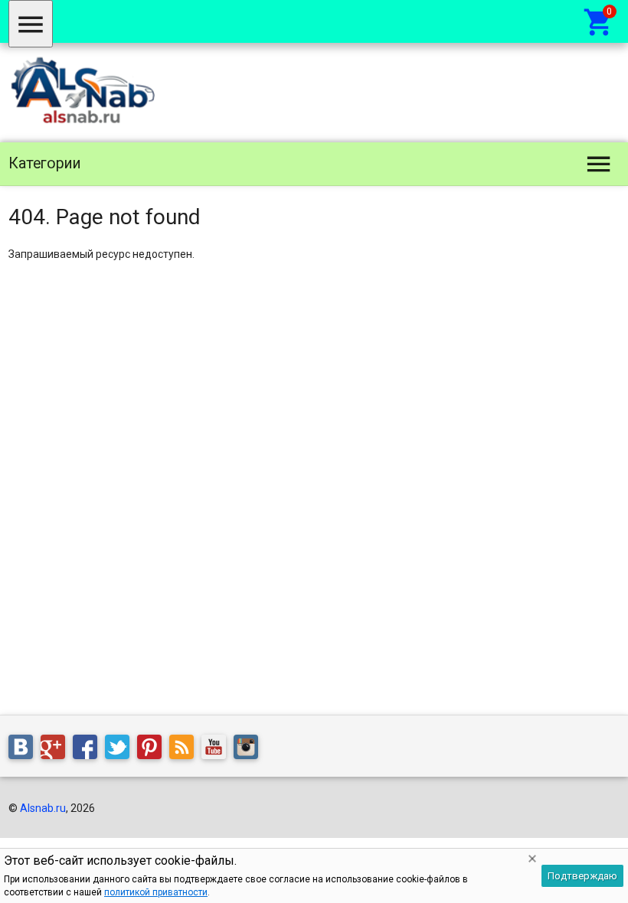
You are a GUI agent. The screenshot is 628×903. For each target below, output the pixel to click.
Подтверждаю (582, 876)
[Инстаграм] (250, 750)
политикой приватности (156, 892)
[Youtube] (217, 750)
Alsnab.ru (43, 808)
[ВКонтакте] (24, 750)
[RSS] (185, 750)
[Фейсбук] (89, 750)
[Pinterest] (153, 750)
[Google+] (57, 750)
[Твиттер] (121, 750)
